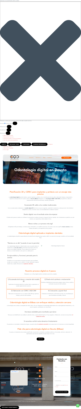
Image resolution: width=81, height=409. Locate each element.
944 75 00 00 (40, 367)
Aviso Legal (5, 149)
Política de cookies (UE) (47, 399)
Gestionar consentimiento (9, 407)
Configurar (26, 144)
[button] (40, 61)
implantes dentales (28, 263)
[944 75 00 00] (40, 365)
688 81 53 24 (39, 373)
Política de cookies (7, 146)
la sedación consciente (43, 324)
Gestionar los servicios (8, 137)
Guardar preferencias (39, 144)
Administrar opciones (8, 135)
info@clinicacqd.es (40, 378)
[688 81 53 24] (40, 370)
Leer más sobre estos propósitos (10, 140)
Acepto (4, 144)
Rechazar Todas (14, 144)
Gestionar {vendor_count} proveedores (12, 138)
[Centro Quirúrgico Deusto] (14, 157)
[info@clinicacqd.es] (40, 376)
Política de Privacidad (8, 148)
